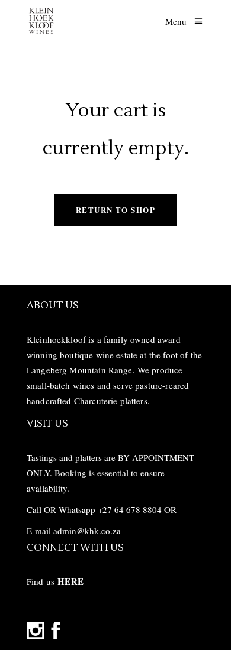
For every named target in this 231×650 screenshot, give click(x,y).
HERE (70, 581)
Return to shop (115, 209)
